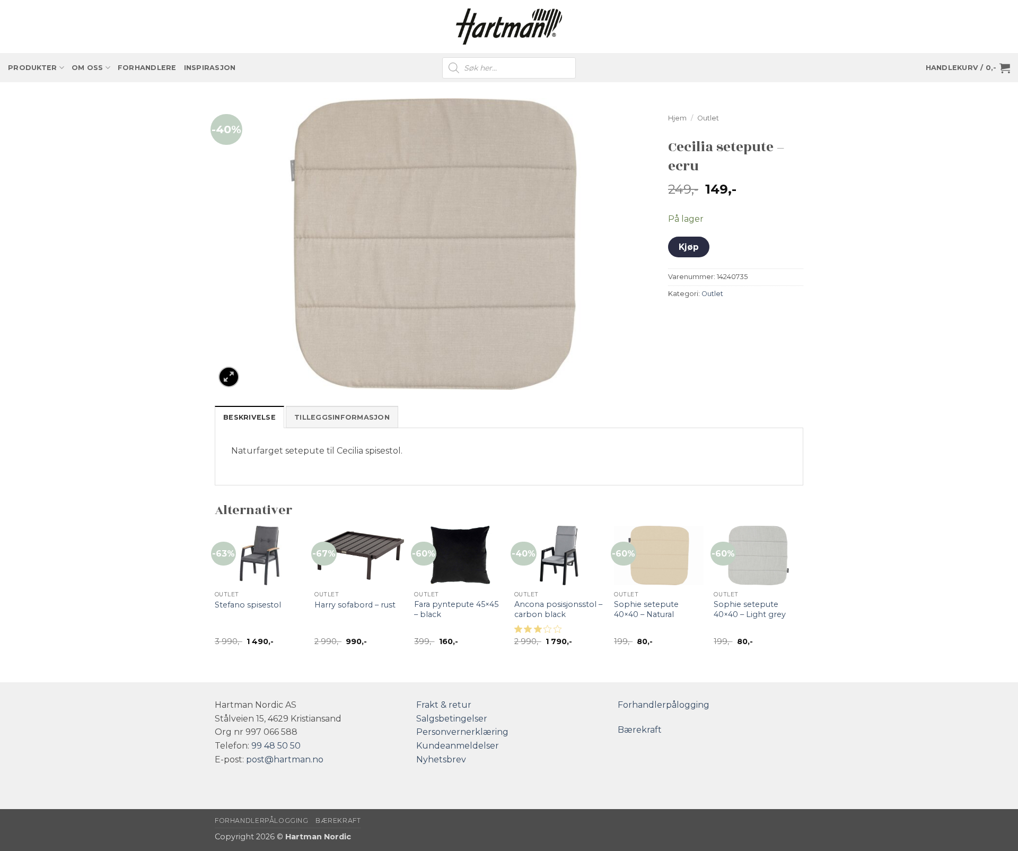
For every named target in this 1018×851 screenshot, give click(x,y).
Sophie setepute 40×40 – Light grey (750, 609)
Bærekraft (640, 730)
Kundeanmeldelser (457, 746)
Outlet (708, 118)
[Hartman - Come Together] (509, 27)
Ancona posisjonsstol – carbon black (558, 609)
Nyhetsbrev (441, 759)
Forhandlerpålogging (663, 705)
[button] (968, 68)
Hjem (677, 118)
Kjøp (689, 247)
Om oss (87, 68)
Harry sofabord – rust (355, 605)
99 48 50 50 (276, 746)
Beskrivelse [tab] (249, 417)
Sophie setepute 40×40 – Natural (646, 609)
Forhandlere (147, 68)
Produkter (32, 68)
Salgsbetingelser (451, 719)
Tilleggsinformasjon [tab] (342, 417)
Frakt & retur (443, 705)
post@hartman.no (284, 759)
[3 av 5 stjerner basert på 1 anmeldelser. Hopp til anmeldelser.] (540, 629)
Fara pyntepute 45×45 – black (456, 609)
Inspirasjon (210, 68)
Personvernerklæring (462, 732)
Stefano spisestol (248, 605)
